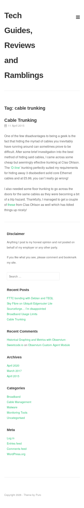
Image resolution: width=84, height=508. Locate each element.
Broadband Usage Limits (22, 314)
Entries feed (14, 443)
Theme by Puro (32, 495)
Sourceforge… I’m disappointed (26, 309)
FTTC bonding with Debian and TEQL (30, 298)
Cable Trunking (20, 120)
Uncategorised (16, 418)
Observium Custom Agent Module (49, 345)
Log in (10, 438)
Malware (12, 407)
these (11, 204)
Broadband (14, 397)
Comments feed (17, 449)
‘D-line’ (16, 167)
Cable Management (19, 402)
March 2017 (14, 371)
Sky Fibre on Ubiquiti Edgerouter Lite (29, 303)
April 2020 (13, 365)
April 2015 (13, 376)
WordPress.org (16, 454)
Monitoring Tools (17, 412)
